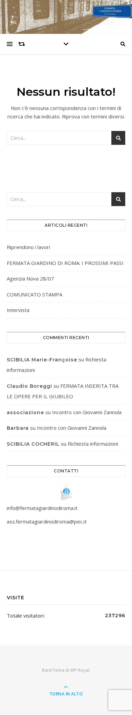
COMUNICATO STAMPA (34, 294)
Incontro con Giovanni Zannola (87, 412)
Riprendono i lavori (28, 247)
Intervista (18, 310)
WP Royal (79, 670)
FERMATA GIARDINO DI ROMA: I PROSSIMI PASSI (65, 263)
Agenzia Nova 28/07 (30, 278)
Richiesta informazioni (93, 443)
